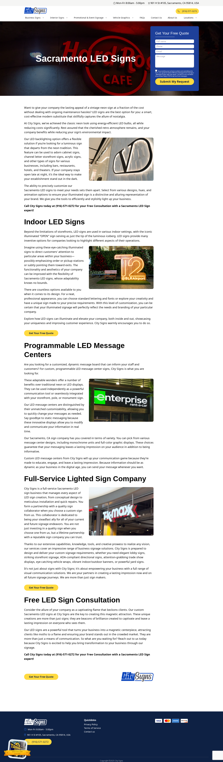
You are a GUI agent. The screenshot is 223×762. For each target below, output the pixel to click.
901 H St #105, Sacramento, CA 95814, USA (174, 3)
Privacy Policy (91, 724)
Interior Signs (57, 17)
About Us (172, 17)
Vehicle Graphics (121, 17)
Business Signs (33, 17)
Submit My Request (174, 81)
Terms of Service (92, 728)
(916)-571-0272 (189, 11)
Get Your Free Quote (41, 333)
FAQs (142, 17)
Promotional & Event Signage (88, 17)
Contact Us (156, 17)
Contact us (89, 731)
